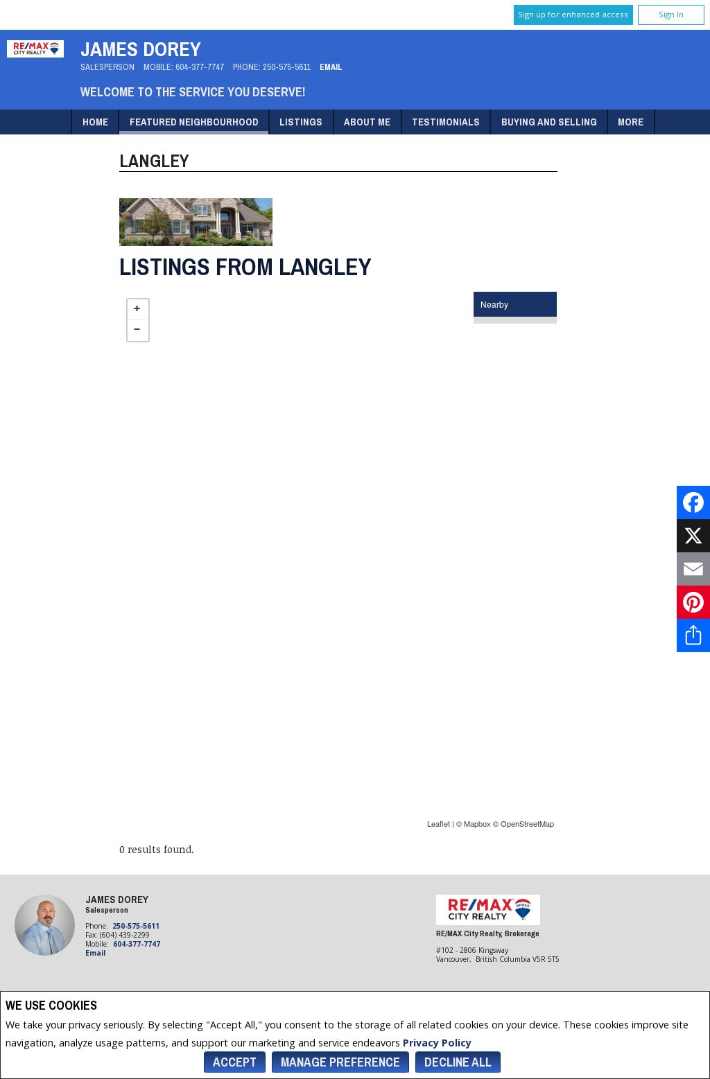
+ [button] (138, 309)
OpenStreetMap (527, 823)
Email (331, 67)
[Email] (693, 569)
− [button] (138, 330)
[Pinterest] (693, 602)
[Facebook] (693, 502)
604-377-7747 (199, 67)
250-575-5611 (287, 67)
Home (95, 121)
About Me (367, 121)
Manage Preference (340, 1062)
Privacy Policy (437, 1042)
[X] (693, 535)
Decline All (458, 1062)
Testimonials (446, 121)
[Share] (693, 635)
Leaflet (438, 823)
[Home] (35, 53)
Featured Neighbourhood (194, 121)
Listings (300, 121)
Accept (235, 1062)
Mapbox (477, 823)
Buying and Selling (549, 121)
